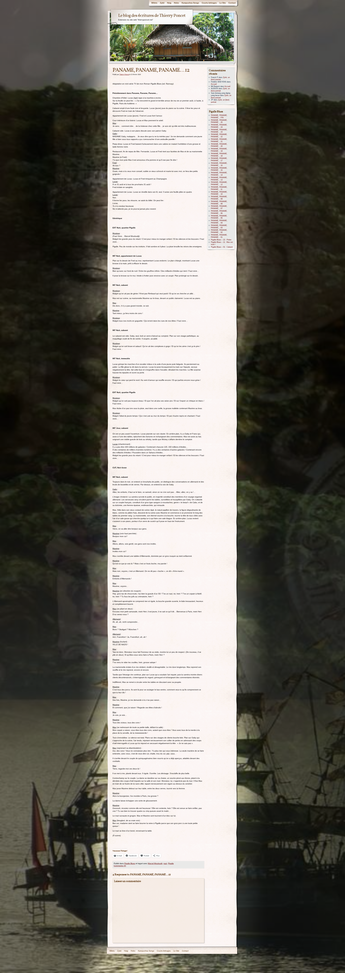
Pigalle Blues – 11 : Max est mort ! (222, 243)
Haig (169, 3)
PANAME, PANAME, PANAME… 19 (219, 150)
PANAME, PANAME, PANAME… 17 (219, 159)
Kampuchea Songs (190, 3)
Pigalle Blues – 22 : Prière (221, 240)
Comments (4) (120, 866)
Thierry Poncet (124, 74)
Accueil (214, 84)
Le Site (222, 3)
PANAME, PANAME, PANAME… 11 (219, 188)
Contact (232, 3)
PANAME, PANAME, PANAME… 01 (219, 236)
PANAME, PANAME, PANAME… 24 (219, 126)
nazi (165, 863)
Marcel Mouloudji (155, 863)
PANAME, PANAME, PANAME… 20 (219, 145)
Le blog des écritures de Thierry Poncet (151, 16)
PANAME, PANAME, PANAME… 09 (219, 198)
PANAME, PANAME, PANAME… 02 (219, 231)
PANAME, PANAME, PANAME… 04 (219, 221)
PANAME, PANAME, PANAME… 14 (219, 174)
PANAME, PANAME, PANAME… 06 (219, 212)
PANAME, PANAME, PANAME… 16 (219, 164)
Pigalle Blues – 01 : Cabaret (222, 247)
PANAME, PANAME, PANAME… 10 (219, 193)
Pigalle (171, 863)
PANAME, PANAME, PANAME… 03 (219, 226)
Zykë (162, 3)
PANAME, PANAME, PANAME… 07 (219, 207)
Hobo (176, 3)
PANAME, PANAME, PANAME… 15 (219, 169)
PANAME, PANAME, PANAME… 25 (219, 121)
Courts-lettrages (209, 3)
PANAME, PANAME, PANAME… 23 (219, 131)
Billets (154, 3)
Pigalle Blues (129, 863)
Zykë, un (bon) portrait (220, 78)
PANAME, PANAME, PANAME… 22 (219, 135)
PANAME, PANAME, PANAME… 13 (219, 178)
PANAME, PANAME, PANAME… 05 (219, 217)
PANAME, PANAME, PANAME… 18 (219, 155)
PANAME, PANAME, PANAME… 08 (219, 202)
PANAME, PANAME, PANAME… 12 (219, 183)
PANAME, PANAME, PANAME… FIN (219, 116)
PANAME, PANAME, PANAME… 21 (219, 140)
